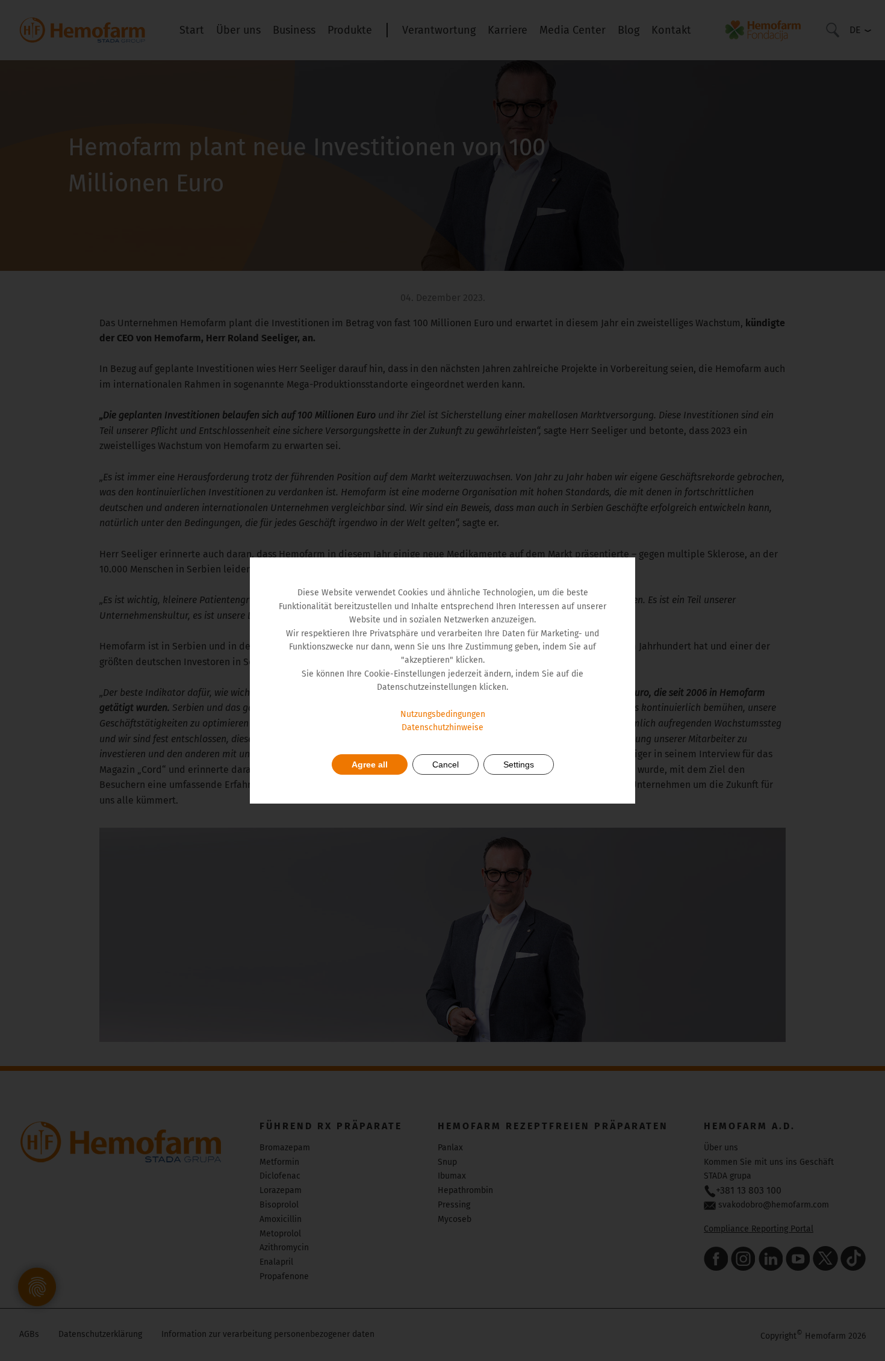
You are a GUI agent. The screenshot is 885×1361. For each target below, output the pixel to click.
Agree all (370, 764)
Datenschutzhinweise (442, 727)
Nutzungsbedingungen (442, 714)
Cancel (445, 764)
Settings (518, 764)
